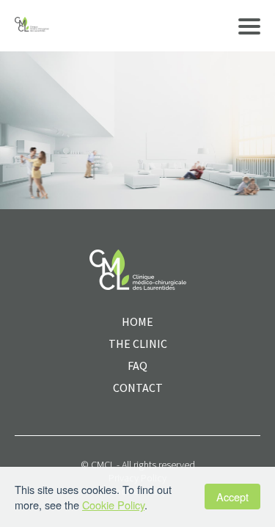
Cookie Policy (113, 504)
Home (137, 321)
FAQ (137, 365)
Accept (232, 496)
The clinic (138, 343)
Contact (138, 387)
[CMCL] (32, 25)
